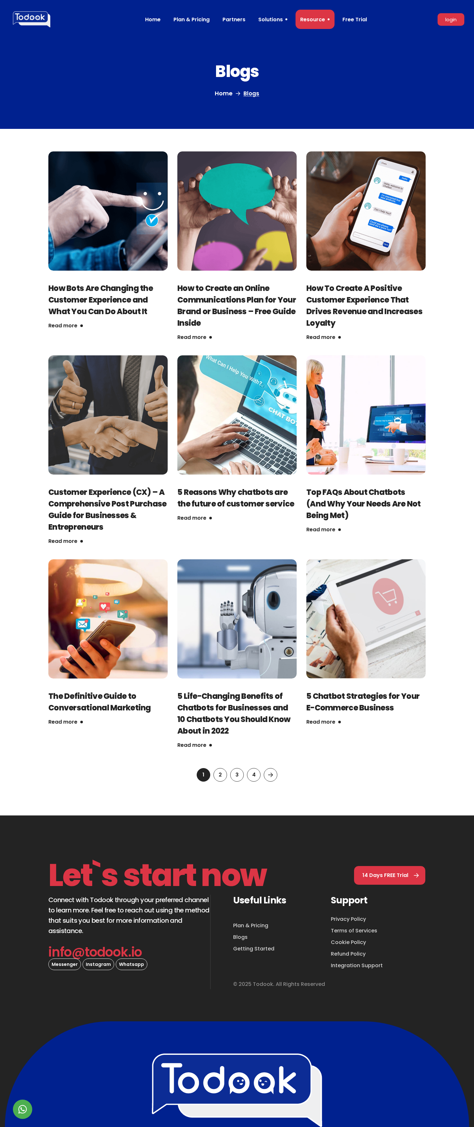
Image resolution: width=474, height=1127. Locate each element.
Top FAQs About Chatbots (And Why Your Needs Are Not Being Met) (363, 504)
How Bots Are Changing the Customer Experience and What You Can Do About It (100, 300)
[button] (390, 875)
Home (223, 93)
